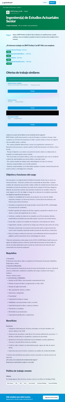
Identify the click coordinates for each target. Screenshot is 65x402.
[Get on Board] (7, 2)
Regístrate (52, 2)
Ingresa (45, 2)
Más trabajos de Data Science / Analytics (12, 7)
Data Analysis (32, 383)
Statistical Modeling (41, 383)
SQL (16, 383)
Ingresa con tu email (51, 397)
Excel (25, 383)
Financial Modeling (53, 383)
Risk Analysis (10, 383)
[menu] (59, 3)
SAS (21, 383)
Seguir (26, 11)
